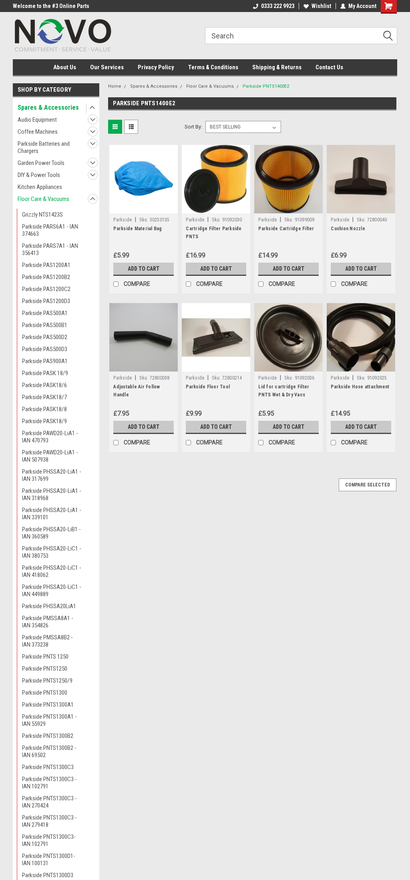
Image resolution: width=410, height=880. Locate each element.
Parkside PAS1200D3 (46, 301)
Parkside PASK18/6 (44, 385)
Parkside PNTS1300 (44, 692)
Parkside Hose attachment (360, 387)
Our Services (107, 67)
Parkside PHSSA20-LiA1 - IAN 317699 (51, 475)
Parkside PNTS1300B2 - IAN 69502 (49, 751)
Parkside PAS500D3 (44, 349)
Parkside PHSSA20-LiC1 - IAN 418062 (51, 571)
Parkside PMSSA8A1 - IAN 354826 (47, 622)
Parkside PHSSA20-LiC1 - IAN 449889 (51, 590)
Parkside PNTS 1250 (45, 656)
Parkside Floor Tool (208, 387)
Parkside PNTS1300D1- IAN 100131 (48, 859)
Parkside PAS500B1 (44, 325)
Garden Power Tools (41, 163)
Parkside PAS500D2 (44, 337)
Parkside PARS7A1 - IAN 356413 (50, 249)
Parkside (122, 220)
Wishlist (321, 6)
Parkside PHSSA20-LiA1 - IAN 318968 (51, 494)
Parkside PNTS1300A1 (48, 704)
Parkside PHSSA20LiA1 (49, 606)
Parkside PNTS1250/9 (47, 680)
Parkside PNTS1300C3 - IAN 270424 (49, 802)
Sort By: (193, 127)
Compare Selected (367, 485)
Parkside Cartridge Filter (286, 228)
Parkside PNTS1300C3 (48, 767)
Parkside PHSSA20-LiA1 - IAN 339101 (51, 513)
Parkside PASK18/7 (44, 397)
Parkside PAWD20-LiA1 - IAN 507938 (50, 456)
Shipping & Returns (276, 67)
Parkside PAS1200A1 (46, 265)
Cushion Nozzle (348, 228)
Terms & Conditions (213, 67)
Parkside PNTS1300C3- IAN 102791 (49, 840)
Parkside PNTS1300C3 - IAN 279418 (49, 821)
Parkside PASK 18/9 (45, 373)
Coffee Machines (38, 131)
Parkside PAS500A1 (45, 313)
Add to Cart (143, 268)
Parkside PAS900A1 (45, 361)
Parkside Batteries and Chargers (44, 147)
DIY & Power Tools (39, 175)
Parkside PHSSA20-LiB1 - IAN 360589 (51, 533)
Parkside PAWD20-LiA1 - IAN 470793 (50, 437)
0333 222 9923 (277, 6)
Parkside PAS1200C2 (46, 289)
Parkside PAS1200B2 (46, 277)
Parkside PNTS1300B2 (47, 735)
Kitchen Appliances (40, 187)
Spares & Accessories (48, 107)
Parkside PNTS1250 (44, 668)
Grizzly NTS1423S (42, 214)
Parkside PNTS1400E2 (266, 86)
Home (114, 86)
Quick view (144, 207)
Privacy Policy (156, 67)
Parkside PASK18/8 (44, 409)
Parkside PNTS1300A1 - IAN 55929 (49, 720)
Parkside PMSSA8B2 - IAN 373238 (47, 641)
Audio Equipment (37, 119)
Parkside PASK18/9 (44, 421)
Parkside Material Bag (137, 228)
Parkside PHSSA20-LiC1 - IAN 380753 (51, 552)
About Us (64, 67)
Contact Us (329, 67)
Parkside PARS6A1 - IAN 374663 (50, 230)
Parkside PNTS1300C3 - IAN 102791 (49, 783)
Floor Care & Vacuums (43, 199)
